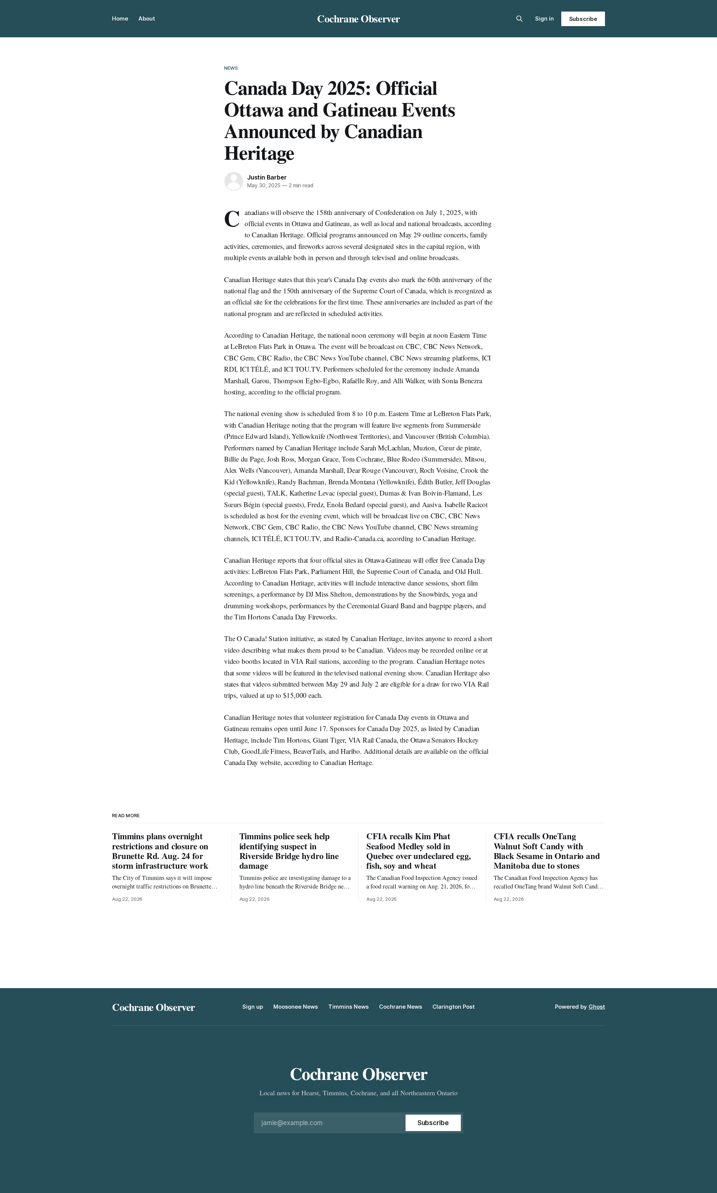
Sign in (544, 18)
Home (120, 18)
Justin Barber (266, 177)
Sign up (252, 1006)
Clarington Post (453, 1006)
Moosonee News (295, 1006)
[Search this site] (519, 19)
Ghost (597, 1006)
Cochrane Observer (358, 18)
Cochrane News (400, 1006)
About (147, 18)
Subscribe (583, 18)
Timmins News (348, 1006)
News (231, 68)
